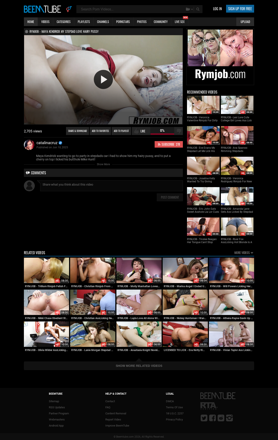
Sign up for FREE (240, 8)
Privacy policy (174, 419)
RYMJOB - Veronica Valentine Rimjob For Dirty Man (202, 119)
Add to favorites (100, 131)
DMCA (170, 401)
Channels (103, 21)
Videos (45, 21)
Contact (110, 401)
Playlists (84, 21)
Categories (64, 21)
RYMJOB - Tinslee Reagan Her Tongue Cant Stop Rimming (202, 241)
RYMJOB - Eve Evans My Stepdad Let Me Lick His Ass (201, 149)
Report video (113, 419)
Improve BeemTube (117, 425)
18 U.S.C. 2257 (175, 413)
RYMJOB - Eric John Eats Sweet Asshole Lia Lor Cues (203, 210)
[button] (103, 79)
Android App (56, 425)
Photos (142, 21)
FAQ (107, 407)
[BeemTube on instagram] (229, 418)
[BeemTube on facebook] (212, 418)
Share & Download (77, 131)
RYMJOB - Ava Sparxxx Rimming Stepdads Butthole (234, 149)
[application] (103, 79)
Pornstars (123, 21)
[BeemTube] (43, 8)
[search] (198, 9)
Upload (245, 21)
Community (161, 21)
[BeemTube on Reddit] (221, 418)
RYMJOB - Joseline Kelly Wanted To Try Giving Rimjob (201, 180)
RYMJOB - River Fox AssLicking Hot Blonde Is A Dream (236, 241)
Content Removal (115, 413)
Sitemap (54, 401)
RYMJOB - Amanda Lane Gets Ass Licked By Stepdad (237, 210)
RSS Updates (57, 407)
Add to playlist (121, 131)
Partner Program (59, 413)
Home (30, 21)
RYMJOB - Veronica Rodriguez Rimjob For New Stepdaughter (236, 180)
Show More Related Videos (139, 365)
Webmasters (57, 419)
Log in (217, 8)
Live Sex (181, 20)
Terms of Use (174, 407)
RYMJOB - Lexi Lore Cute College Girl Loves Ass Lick (236, 119)
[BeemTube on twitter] (204, 418)
